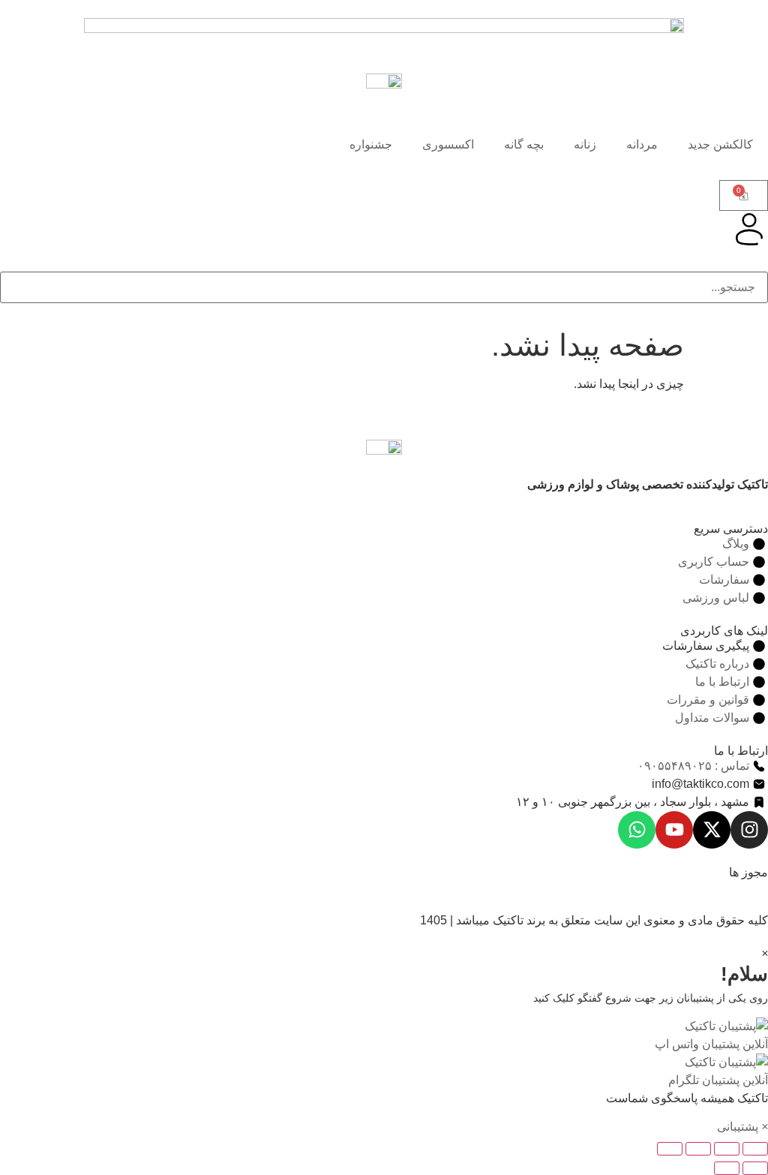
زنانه (585, 144)
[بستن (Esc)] (669, 1148)
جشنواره (371, 144)
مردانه (642, 144)
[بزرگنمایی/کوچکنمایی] (755, 1148)
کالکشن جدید (720, 144)
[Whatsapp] (637, 830)
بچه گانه (524, 144)
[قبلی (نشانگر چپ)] (755, 1168)
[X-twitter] (711, 830)
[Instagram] (749, 830)
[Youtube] (674, 830)
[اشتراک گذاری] (698, 1148)
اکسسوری (448, 144)
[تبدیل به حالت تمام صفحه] (727, 1148)
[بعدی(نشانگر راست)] (727, 1168)
